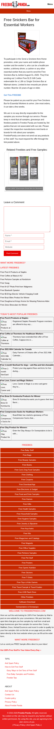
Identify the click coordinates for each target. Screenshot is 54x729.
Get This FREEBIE (12, 95)
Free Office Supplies (27, 548)
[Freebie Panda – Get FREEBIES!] (15, 4)
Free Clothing (27, 475)
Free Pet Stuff (27, 558)
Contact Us (9, 694)
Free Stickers (27, 572)
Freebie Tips (12, 678)
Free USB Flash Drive (27, 592)
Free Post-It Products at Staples (13, 272)
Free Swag (4, 283)
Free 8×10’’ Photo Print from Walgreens (16, 287)
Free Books (27, 465)
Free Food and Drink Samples (27, 494)
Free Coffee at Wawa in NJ (11, 276)
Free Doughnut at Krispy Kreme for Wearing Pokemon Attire (24, 301)
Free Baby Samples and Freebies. (21, 674)
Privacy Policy (11, 702)
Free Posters (27, 563)
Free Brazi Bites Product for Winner (14, 297)
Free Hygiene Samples (27, 519)
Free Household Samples (27, 514)
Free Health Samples (27, 509)
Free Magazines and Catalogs (27, 538)
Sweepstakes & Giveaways (27, 607)
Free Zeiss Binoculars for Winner (13, 305)
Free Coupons (27, 479)
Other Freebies (27, 597)
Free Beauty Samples (27, 460)
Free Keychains (27, 528)
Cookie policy (10, 698)
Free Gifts (27, 504)
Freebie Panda (24, 713)
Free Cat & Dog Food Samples (27, 470)
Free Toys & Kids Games (27, 582)
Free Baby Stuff (27, 450)
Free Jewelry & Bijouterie (27, 524)
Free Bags (27, 455)
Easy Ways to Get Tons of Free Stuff (22, 670)
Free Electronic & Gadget (27, 489)
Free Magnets (27, 543)
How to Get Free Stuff (14, 667)
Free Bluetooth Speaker (10, 290)
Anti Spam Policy (12, 663)
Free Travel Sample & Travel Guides (27, 587)
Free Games (27, 499)
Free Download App (27, 484)
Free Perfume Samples (27, 553)
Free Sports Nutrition (27, 568)
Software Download (27, 602)
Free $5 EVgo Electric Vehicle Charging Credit (19, 294)
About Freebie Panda (13, 705)
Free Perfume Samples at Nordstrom (15, 279)
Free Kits (27, 533)
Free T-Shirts (27, 577)
